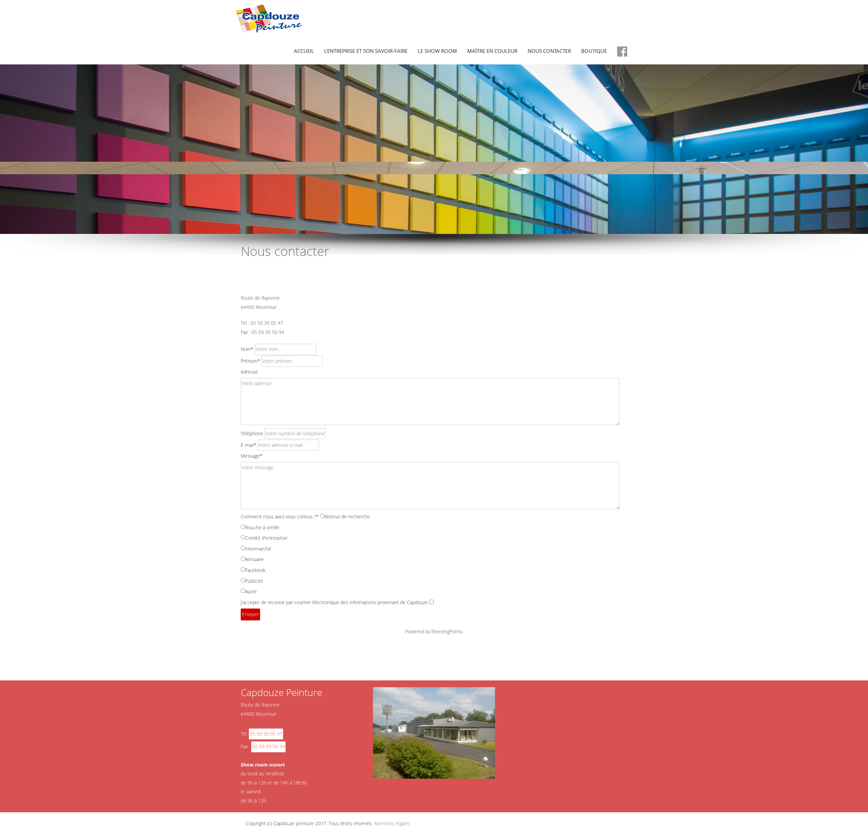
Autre (251, 591)
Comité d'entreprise (266, 538)
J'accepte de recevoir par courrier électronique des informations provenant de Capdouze (334, 602)
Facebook (255, 570)
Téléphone (252, 433)
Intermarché (258, 548)
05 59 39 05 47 (266, 734)
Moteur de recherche (347, 516)
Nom (247, 349)
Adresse (249, 372)
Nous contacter (549, 50)
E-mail (248, 445)
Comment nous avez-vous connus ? (280, 516)
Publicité (254, 581)
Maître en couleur (492, 50)
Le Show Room (437, 50)
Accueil (304, 50)
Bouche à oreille (262, 527)
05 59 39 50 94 (268, 746)
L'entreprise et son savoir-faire (366, 50)
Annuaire (254, 559)
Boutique (594, 50)
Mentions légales (392, 823)
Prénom (250, 361)
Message (251, 456)
